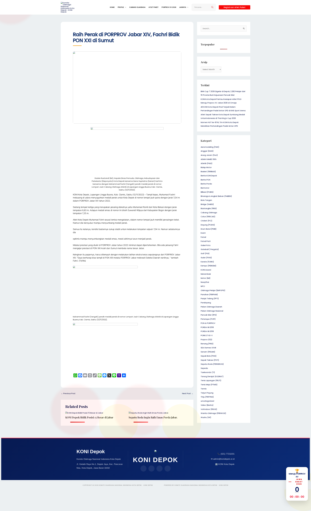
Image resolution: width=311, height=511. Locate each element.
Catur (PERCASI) (208, 216)
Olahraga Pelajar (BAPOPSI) (213, 290)
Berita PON (205, 179)
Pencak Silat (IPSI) (209, 315)
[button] (125, 7)
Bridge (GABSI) (207, 204)
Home (112, 7)
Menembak (206, 274)
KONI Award (206, 270)
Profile (121, 7)
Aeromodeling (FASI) (210, 147)
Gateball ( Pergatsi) (210, 249)
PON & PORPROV (208, 323)
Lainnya (182, 7)
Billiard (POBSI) (207, 192)
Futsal (203, 237)
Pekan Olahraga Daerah (211, 306)
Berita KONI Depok (209, 175)
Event (203, 233)
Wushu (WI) (206, 417)
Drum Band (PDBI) (208, 229)
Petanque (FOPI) (208, 319)
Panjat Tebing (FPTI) (210, 298)
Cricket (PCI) (206, 220)
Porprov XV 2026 (169, 7)
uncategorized (207, 401)
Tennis (204, 388)
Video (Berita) (207, 405)
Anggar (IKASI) (207, 151)
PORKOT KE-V (207, 335)
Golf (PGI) (205, 253)
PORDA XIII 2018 (207, 327)
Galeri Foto (206, 245)
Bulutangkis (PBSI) (209, 208)
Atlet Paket (153, 7)
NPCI (203, 286)
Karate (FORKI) (207, 261)
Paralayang (206, 302)
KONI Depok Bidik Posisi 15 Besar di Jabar (89, 417)
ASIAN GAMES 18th (208, 159)
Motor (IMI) (205, 278)
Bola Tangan (206, 200)
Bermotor (205, 188)
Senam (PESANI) (208, 352)
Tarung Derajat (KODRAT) (212, 376)
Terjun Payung (207, 393)
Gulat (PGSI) (206, 257)
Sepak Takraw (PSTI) (210, 360)
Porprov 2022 (206, 339)
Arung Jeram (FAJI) (209, 155)
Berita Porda (206, 183)
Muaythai (205, 282)
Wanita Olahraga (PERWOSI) (213, 413)
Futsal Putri (206, 241)
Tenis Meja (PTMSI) (209, 384)
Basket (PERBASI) (208, 171)
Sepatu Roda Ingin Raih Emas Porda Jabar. (153, 417)
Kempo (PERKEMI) (208, 265)
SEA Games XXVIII (208, 347)
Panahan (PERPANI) (209, 294)
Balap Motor (206, 167)
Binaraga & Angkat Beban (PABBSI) (216, 196)
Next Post (187, 393)
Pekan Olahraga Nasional (212, 311)
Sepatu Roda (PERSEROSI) (212, 364)
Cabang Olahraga (137, 7)
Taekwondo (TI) (208, 372)
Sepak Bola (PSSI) (208, 356)
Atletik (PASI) (206, 163)
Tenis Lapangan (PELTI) (211, 380)
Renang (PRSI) (207, 343)
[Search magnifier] (212, 7)
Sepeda (204, 368)
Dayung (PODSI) (208, 225)
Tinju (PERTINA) (207, 397)
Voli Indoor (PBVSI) (209, 409)
